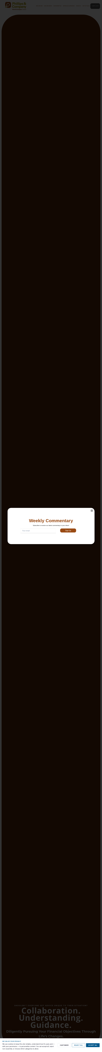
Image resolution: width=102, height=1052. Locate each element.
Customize (64, 1045)
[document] (51, 526)
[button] (92, 510)
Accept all (92, 1045)
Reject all (78, 1045)
